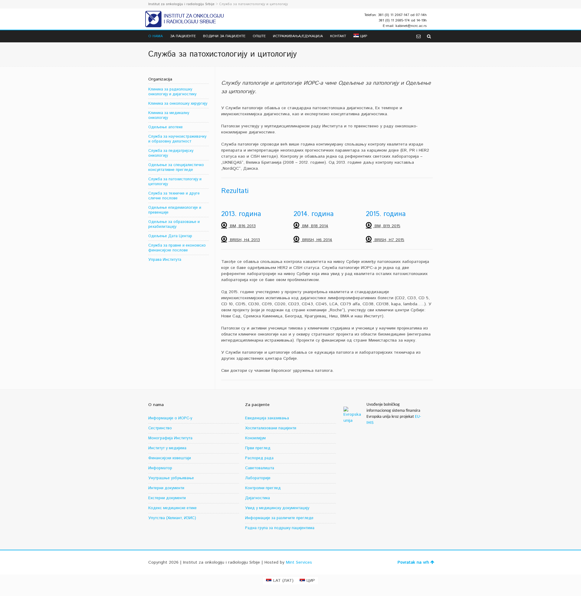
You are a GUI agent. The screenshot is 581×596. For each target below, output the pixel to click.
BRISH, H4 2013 (244, 240)
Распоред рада (259, 458)
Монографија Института (170, 438)
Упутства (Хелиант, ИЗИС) (172, 518)
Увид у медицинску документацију (277, 508)
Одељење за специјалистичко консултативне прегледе (176, 167)
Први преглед (258, 448)
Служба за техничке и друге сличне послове (174, 196)
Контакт (338, 36)
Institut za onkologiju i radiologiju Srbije (181, 4)
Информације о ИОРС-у (170, 418)
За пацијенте (183, 36)
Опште (259, 36)
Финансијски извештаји (169, 458)
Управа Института (164, 260)
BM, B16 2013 (242, 226)
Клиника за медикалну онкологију (168, 115)
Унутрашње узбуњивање (171, 478)
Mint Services (299, 562)
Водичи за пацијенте (224, 36)
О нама (155, 36)
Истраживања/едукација (298, 36)
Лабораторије (258, 478)
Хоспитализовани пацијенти (270, 428)
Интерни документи (166, 488)
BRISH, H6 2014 (316, 240)
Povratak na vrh (413, 562)
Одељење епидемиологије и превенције (174, 210)
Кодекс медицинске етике (172, 508)
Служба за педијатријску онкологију (170, 153)
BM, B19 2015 (386, 226)
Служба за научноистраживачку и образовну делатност (177, 139)
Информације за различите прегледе (279, 518)
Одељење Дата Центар (170, 236)
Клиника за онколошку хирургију (177, 103)
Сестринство (160, 428)
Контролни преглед (263, 488)
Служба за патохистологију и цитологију (175, 181)
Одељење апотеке (165, 127)
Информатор (160, 468)
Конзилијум (255, 438)
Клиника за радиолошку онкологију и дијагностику (172, 92)
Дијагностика (257, 498)
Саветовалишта (259, 468)
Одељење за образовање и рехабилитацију (174, 224)
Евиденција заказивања (267, 418)
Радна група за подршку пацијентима (279, 528)
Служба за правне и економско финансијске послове (177, 248)
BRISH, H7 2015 (388, 240)
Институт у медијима (167, 448)
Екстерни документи (167, 498)
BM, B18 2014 (314, 226)
